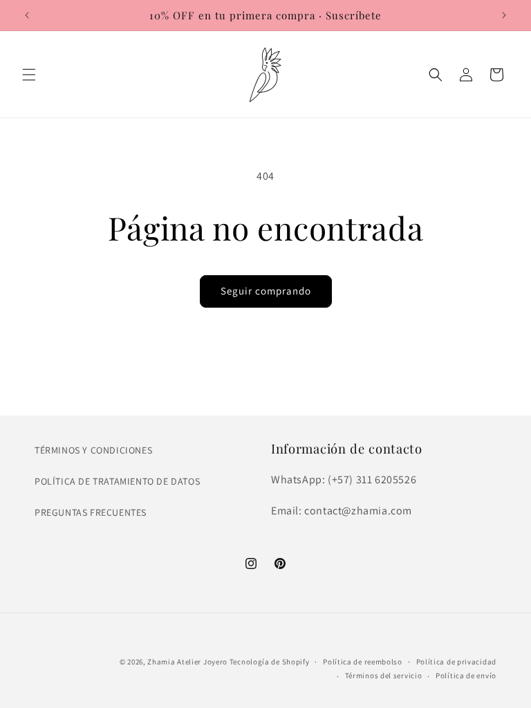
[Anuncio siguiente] (504, 15)
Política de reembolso (362, 662)
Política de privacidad (456, 662)
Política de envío (466, 675)
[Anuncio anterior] (27, 15)
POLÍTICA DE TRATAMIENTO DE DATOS (117, 481)
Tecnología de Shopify (270, 662)
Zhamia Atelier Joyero (187, 662)
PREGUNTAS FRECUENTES (91, 512)
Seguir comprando (266, 290)
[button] (29, 74)
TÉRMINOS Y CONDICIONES (93, 450)
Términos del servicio (383, 675)
